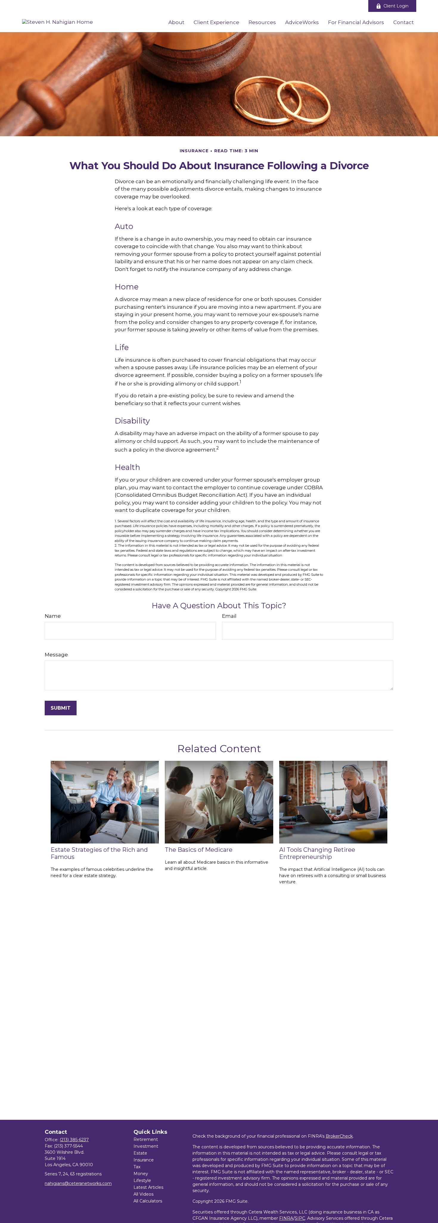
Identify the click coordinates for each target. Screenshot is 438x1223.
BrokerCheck (339, 1136)
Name (53, 616)
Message (56, 655)
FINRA (286, 1218)
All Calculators (147, 1201)
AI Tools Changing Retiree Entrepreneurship (317, 853)
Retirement (145, 1139)
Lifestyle (142, 1180)
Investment (145, 1146)
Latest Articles (148, 1187)
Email (229, 616)
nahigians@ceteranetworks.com (78, 1183)
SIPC (300, 1218)
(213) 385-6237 (74, 1139)
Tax (136, 1166)
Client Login (396, 6)
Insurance (143, 1160)
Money (140, 1173)
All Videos (143, 1194)
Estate (140, 1153)
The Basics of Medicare (198, 849)
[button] (176, 22)
